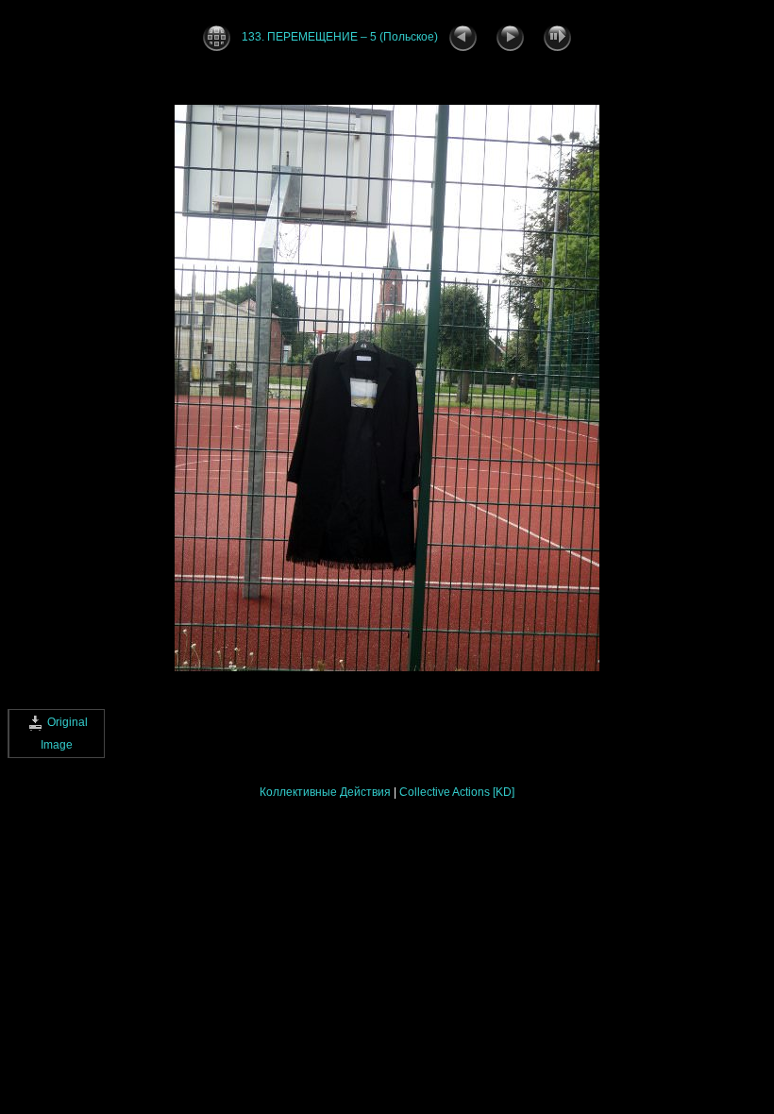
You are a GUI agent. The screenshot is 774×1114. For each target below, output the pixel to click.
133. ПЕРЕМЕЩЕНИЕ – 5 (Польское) (340, 36)
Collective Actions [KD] (456, 792)
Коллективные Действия (325, 792)
